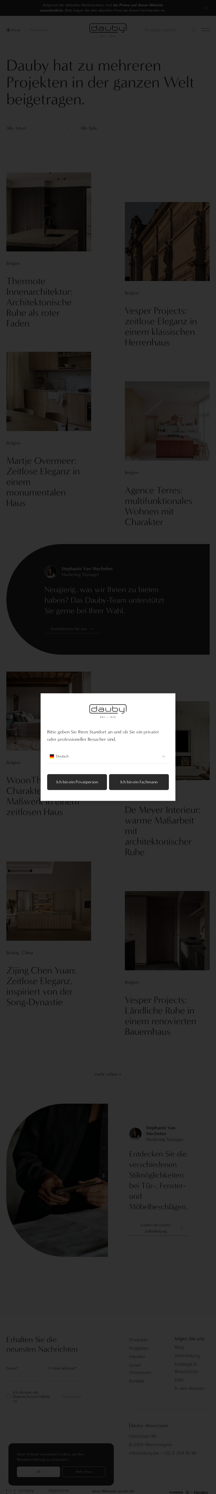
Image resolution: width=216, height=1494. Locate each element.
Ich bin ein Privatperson (77, 781)
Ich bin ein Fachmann (139, 781)
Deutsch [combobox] (62, 756)
